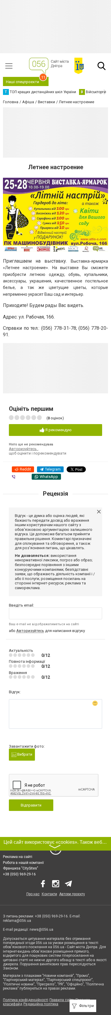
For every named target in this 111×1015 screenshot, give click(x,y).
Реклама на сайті (17, 857)
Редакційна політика (40, 1004)
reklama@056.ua (17, 921)
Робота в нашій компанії (23, 863)
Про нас (33, 894)
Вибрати (24, 754)
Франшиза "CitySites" (20, 868)
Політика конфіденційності (25, 1000)
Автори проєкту (72, 894)
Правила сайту (61, 1000)
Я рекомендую (58, 430)
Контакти (49, 894)
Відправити (31, 805)
